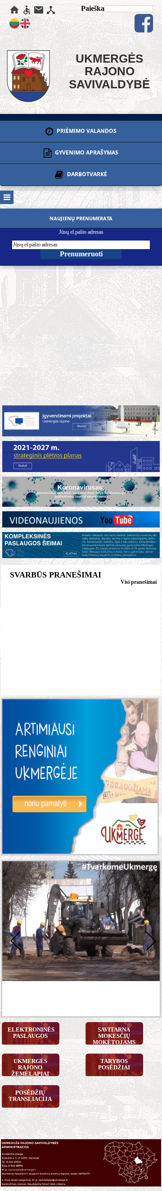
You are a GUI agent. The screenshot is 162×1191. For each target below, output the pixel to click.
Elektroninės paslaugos (31, 1032)
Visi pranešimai (139, 582)
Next (148, 939)
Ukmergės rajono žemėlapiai (30, 1067)
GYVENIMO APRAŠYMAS (86, 152)
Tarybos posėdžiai (114, 1064)
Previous (13, 939)
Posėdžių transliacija (30, 1095)
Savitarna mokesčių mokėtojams (114, 1035)
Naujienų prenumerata (81, 218)
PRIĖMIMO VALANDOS (86, 131)
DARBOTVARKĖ (86, 174)
